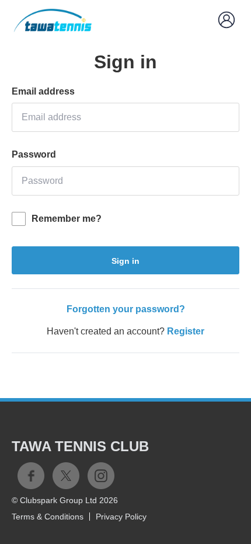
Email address (43, 91)
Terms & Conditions (47, 516)
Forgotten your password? (126, 309)
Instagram (101, 475)
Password (34, 154)
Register (185, 331)
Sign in (125, 261)
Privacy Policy (121, 516)
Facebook (31, 475)
